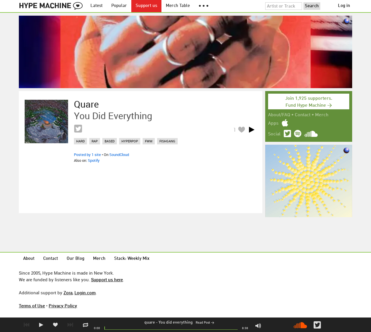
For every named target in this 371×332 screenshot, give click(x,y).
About (28, 259)
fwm (148, 141)
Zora (67, 292)
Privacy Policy (63, 306)
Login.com (85, 292)
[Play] (252, 129)
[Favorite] (241, 129)
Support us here (107, 279)
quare (149, 322)
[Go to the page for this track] (46, 121)
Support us (146, 6)
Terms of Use (32, 306)
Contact (302, 115)
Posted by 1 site (87, 154)
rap (95, 141)
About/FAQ (279, 115)
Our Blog (75, 259)
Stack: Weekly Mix (132, 259)
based (109, 141)
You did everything (176, 322)
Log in (344, 6)
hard (80, 141)
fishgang (167, 141)
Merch (321, 115)
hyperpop (129, 141)
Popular (119, 6)
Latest (96, 6)
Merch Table (178, 6)
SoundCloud (119, 154)
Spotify (94, 160)
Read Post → (205, 322)
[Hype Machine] (52, 6)
